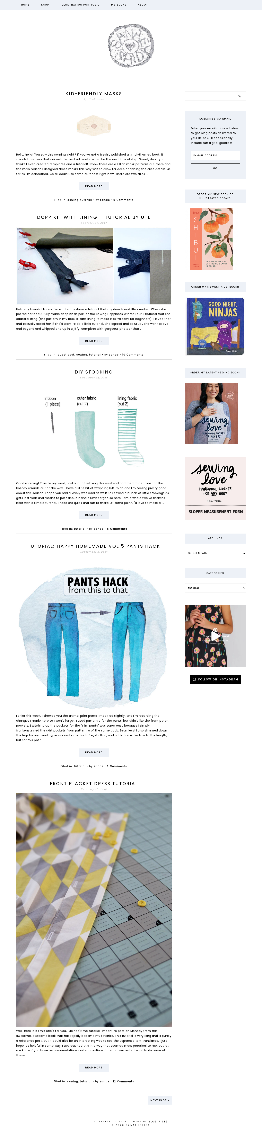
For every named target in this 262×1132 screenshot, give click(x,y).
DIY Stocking (94, 372)
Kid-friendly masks (94, 93)
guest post (66, 354)
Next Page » (160, 1100)
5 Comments (117, 528)
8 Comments (123, 200)
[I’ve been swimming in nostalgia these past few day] (215, 636)
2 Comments (117, 766)
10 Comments (133, 354)
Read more (94, 186)
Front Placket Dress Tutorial (94, 783)
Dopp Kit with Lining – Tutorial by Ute (94, 217)
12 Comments (123, 1081)
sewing (73, 200)
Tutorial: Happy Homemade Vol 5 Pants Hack (94, 546)
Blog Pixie (158, 1121)
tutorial (86, 200)
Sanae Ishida (131, 45)
